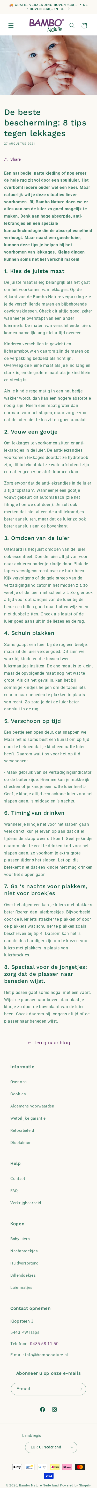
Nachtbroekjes (24, 1251)
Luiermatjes (21, 1287)
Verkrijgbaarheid (25, 1203)
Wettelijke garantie (28, 1118)
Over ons (18, 1082)
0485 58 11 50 (44, 1343)
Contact (17, 1178)
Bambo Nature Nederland (39, 1485)
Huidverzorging (24, 1263)
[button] (11, 26)
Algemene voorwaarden (32, 1106)
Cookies (18, 1094)
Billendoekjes (23, 1275)
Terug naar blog (52, 1043)
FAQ (14, 1190)
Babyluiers (20, 1239)
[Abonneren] (80, 1389)
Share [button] (15, 159)
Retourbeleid (22, 1130)
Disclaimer (20, 1142)
